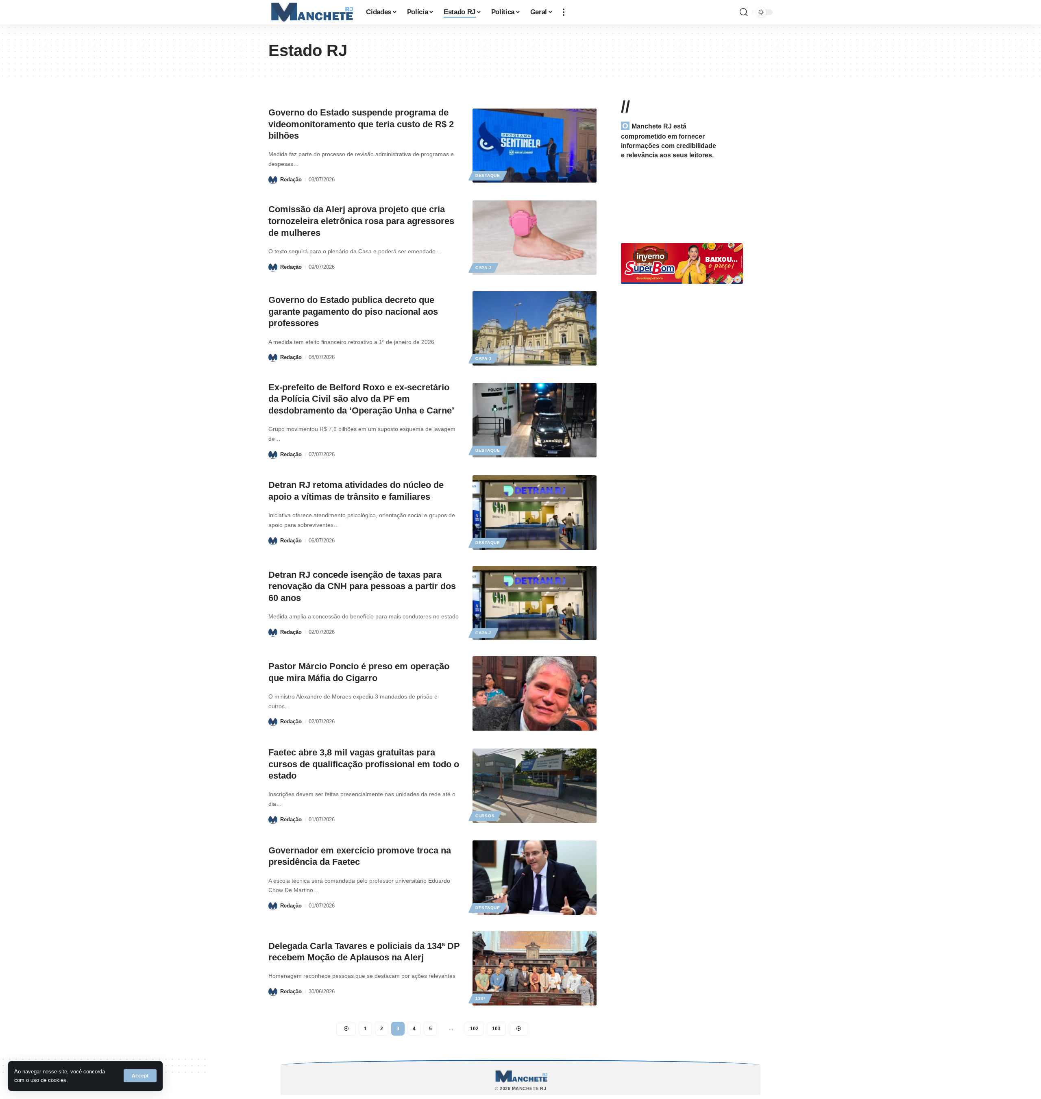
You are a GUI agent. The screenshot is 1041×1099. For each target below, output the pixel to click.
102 (474, 1029)
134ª (480, 998)
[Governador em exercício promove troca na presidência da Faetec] (535, 877)
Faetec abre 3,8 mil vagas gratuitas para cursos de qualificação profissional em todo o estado (363, 764)
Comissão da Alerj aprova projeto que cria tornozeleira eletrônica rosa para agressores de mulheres (361, 220)
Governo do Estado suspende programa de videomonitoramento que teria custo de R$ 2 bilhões (361, 124)
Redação (291, 179)
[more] (563, 12)
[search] (744, 12)
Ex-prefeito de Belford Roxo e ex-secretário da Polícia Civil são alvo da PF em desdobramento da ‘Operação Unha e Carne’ (361, 399)
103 (496, 1029)
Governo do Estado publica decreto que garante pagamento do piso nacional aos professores (353, 311)
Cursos (484, 816)
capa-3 (483, 268)
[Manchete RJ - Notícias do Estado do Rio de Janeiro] (310, 12)
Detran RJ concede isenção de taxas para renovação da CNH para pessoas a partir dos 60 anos (362, 586)
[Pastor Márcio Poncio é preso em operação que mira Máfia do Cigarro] (535, 693)
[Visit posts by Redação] (272, 179)
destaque (487, 175)
